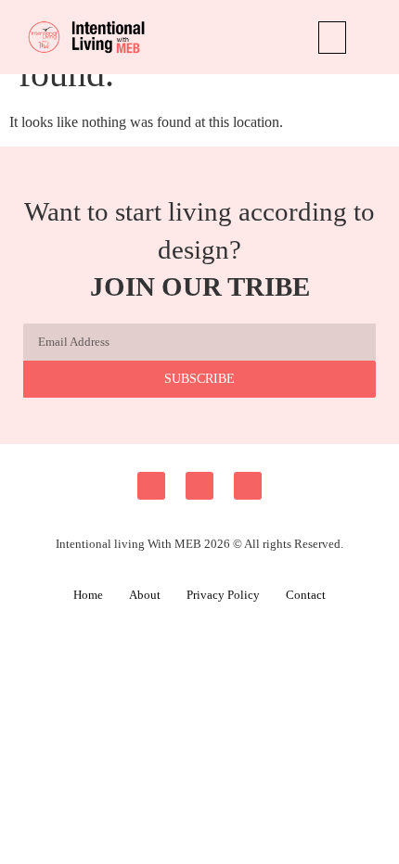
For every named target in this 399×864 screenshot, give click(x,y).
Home (88, 595)
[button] (332, 37)
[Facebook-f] (151, 486)
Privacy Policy (223, 595)
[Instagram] (199, 486)
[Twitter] (248, 486)
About (145, 595)
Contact (306, 595)
